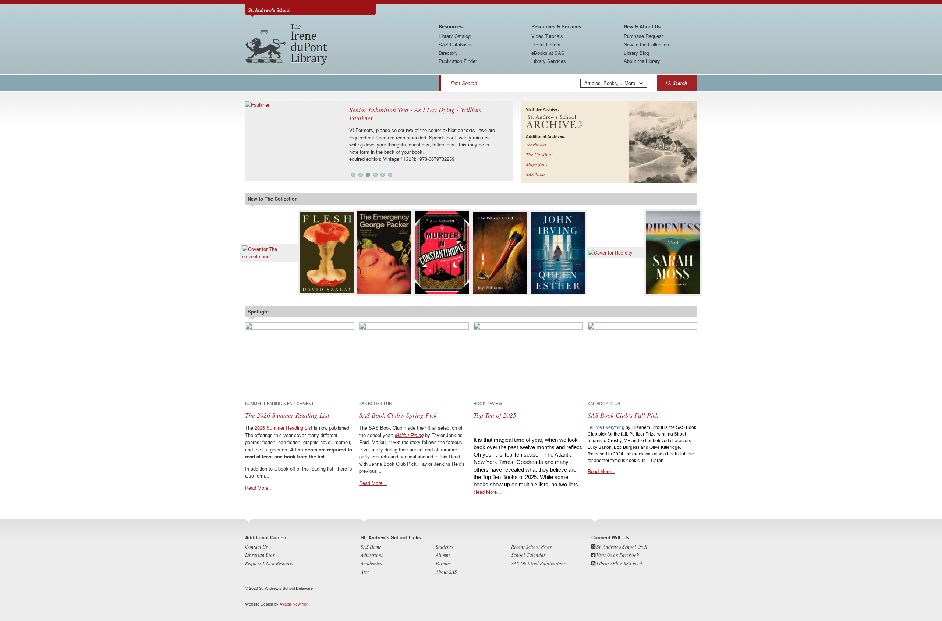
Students (444, 546)
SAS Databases (456, 44)
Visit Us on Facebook (617, 554)
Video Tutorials (547, 35)
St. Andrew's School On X (621, 546)
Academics (371, 563)
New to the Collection (646, 44)
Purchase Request (643, 35)
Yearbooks (536, 144)
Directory (448, 52)
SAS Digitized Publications (538, 563)
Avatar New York (295, 604)
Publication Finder (458, 60)
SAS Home (371, 546)
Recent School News (531, 546)
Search (680, 82)
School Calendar (528, 554)
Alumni (443, 554)
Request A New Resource (269, 563)
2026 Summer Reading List (283, 427)
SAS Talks (535, 174)
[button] (353, 175)
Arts (365, 571)
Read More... (259, 487)
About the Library (642, 60)
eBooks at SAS (547, 52)
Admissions (372, 554)
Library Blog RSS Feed (618, 563)
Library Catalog (455, 35)
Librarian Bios (260, 554)
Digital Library (545, 44)
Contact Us (256, 546)
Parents (443, 563)
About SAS (446, 571)
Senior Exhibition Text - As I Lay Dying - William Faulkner (415, 114)
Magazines (536, 164)
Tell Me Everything (606, 427)
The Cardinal (539, 154)
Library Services (548, 60)
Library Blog (636, 52)
